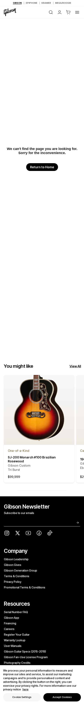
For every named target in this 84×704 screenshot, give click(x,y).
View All (75, 366)
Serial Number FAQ (16, 612)
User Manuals (12, 645)
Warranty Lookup (14, 640)
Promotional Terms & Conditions (24, 587)
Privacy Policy (12, 581)
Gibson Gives (12, 564)
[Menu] (77, 12)
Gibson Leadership (16, 559)
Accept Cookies (62, 697)
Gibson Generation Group (20, 570)
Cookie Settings (21, 697)
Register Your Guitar (16, 634)
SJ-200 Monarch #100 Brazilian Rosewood (32, 463)
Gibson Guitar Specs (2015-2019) (25, 651)
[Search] (51, 12)
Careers (9, 629)
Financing (10, 623)
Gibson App (11, 617)
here (25, 689)
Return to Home (42, 167)
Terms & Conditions (16, 576)
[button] (68, 12)
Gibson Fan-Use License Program (26, 657)
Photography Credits (17, 662)
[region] (42, 684)
